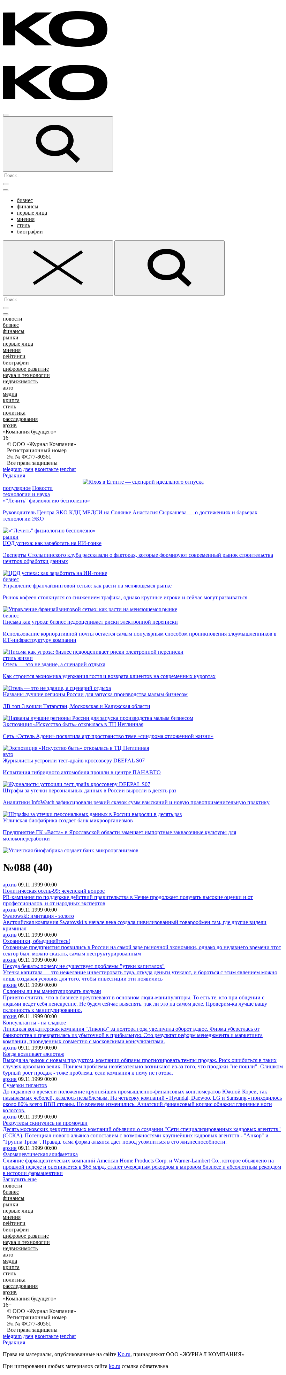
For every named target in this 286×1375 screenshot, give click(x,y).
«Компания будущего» (29, 432)
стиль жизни (18, 658)
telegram (12, 469)
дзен (28, 469)
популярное (17, 488)
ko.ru (114, 1366)
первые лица (32, 213)
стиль (23, 225)
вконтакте (47, 469)
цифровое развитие (26, 369)
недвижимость (20, 381)
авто (8, 388)
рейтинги (14, 356)
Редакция (14, 475)
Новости (42, 488)
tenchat (68, 469)
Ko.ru (124, 1354)
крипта (11, 400)
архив (10, 425)
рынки (10, 337)
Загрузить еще (20, 1179)
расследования (20, 419)
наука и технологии (26, 375)
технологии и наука (26, 494)
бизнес (25, 200)
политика (14, 413)
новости (12, 319)
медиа (10, 394)
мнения (26, 219)
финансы (27, 206)
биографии (30, 232)
